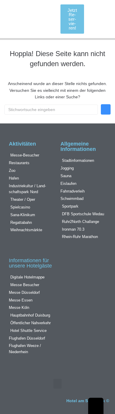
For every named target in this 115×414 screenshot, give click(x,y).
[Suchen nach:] (51, 110)
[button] (42, 19)
